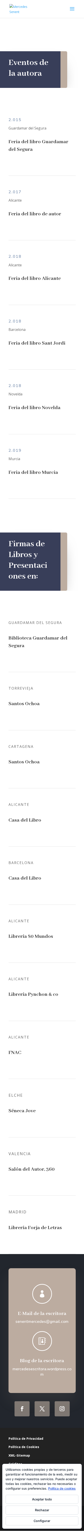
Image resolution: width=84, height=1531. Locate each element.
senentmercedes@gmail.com (42, 1321)
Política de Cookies (24, 1447)
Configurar (42, 1521)
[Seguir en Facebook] (21, 1408)
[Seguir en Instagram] (62, 1408)
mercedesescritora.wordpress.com (42, 1371)
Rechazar (42, 1510)
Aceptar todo (42, 1499)
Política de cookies (62, 1488)
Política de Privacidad (26, 1438)
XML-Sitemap (19, 1455)
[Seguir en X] (42, 1408)
